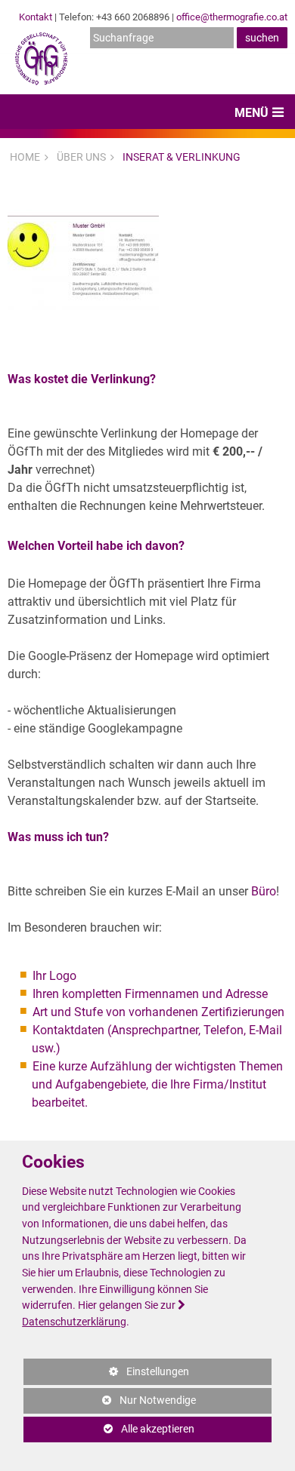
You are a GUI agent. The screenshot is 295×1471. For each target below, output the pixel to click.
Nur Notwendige (109, 1404)
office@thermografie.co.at (231, 17)
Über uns (81, 157)
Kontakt (35, 17)
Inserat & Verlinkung (182, 157)
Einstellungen (106, 1374)
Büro (263, 891)
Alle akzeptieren (108, 1429)
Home (25, 157)
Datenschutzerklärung (74, 1322)
